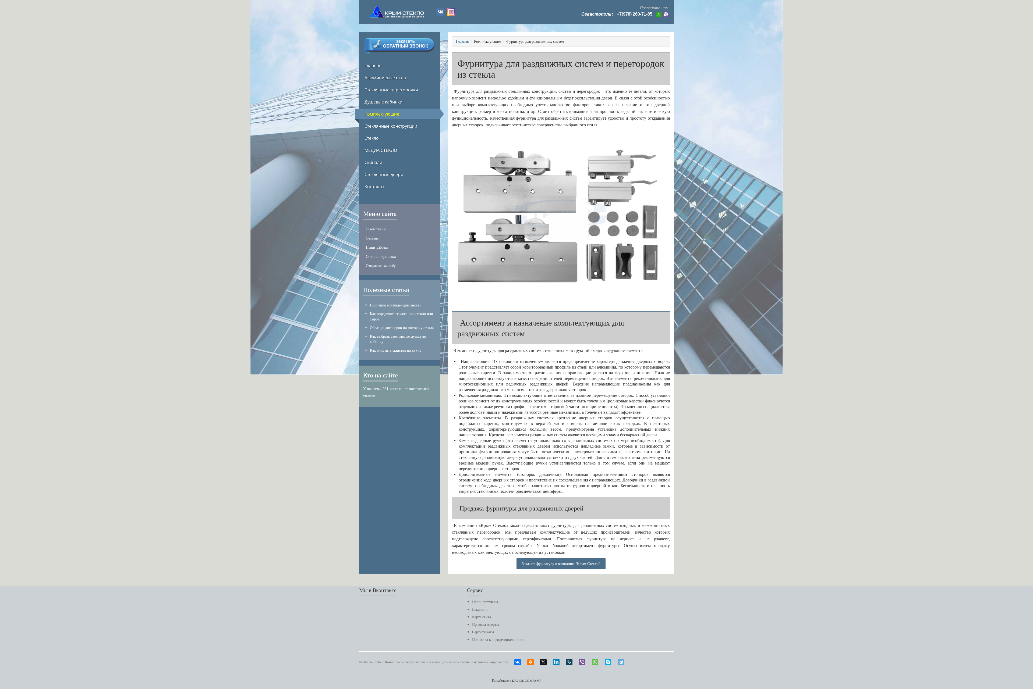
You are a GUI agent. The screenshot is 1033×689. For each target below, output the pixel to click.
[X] (546, 661)
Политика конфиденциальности (396, 305)
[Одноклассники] (533, 661)
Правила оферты (485, 624)
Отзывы (372, 238)
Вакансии (480, 609)
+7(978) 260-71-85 (634, 14)
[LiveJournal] (572, 661)
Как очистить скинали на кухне (395, 350)
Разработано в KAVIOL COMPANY (516, 680)
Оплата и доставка (381, 256)
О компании (376, 228)
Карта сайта (481, 616)
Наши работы (377, 247)
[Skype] (611, 661)
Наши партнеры (485, 601)
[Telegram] (623, 661)
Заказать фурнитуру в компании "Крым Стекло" (561, 563)
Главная (462, 41)
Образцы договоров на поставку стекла (402, 327)
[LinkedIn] (559, 661)
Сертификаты (483, 631)
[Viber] (585, 661)
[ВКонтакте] (520, 661)
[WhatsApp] (598, 661)
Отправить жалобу (381, 265)
